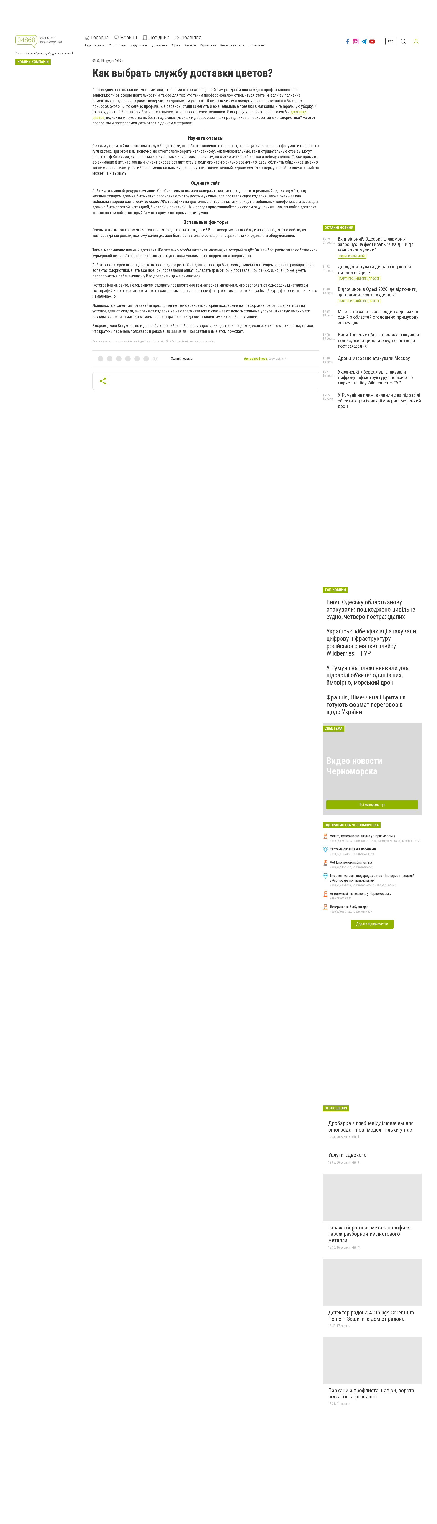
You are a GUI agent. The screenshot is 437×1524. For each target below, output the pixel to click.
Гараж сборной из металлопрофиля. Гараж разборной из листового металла (370, 1233)
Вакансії (190, 45)
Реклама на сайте (232, 45)
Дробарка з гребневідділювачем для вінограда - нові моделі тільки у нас (371, 1126)
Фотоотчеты (117, 45)
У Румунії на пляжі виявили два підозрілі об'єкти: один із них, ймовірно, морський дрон (379, 400)
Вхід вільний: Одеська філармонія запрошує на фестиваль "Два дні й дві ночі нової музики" (376, 244)
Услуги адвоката (347, 1155)
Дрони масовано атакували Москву (374, 358)
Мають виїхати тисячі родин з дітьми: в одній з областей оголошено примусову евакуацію (378, 317)
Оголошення (257, 45)
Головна (100, 37)
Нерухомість (139, 45)
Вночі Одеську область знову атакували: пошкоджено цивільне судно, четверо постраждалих (379, 340)
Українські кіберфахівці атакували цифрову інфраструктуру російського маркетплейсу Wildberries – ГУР (375, 377)
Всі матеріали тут (372, 804)
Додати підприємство (372, 924)
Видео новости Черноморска (354, 766)
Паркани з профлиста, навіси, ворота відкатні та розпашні (371, 1393)
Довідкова (159, 45)
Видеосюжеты (94, 45)
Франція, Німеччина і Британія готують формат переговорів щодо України (366, 705)
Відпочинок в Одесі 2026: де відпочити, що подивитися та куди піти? (377, 292)
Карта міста (208, 45)
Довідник (159, 37)
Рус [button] (391, 41)
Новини (129, 37)
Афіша (176, 45)
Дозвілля (191, 37)
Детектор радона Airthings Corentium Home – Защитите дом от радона (371, 1315)
